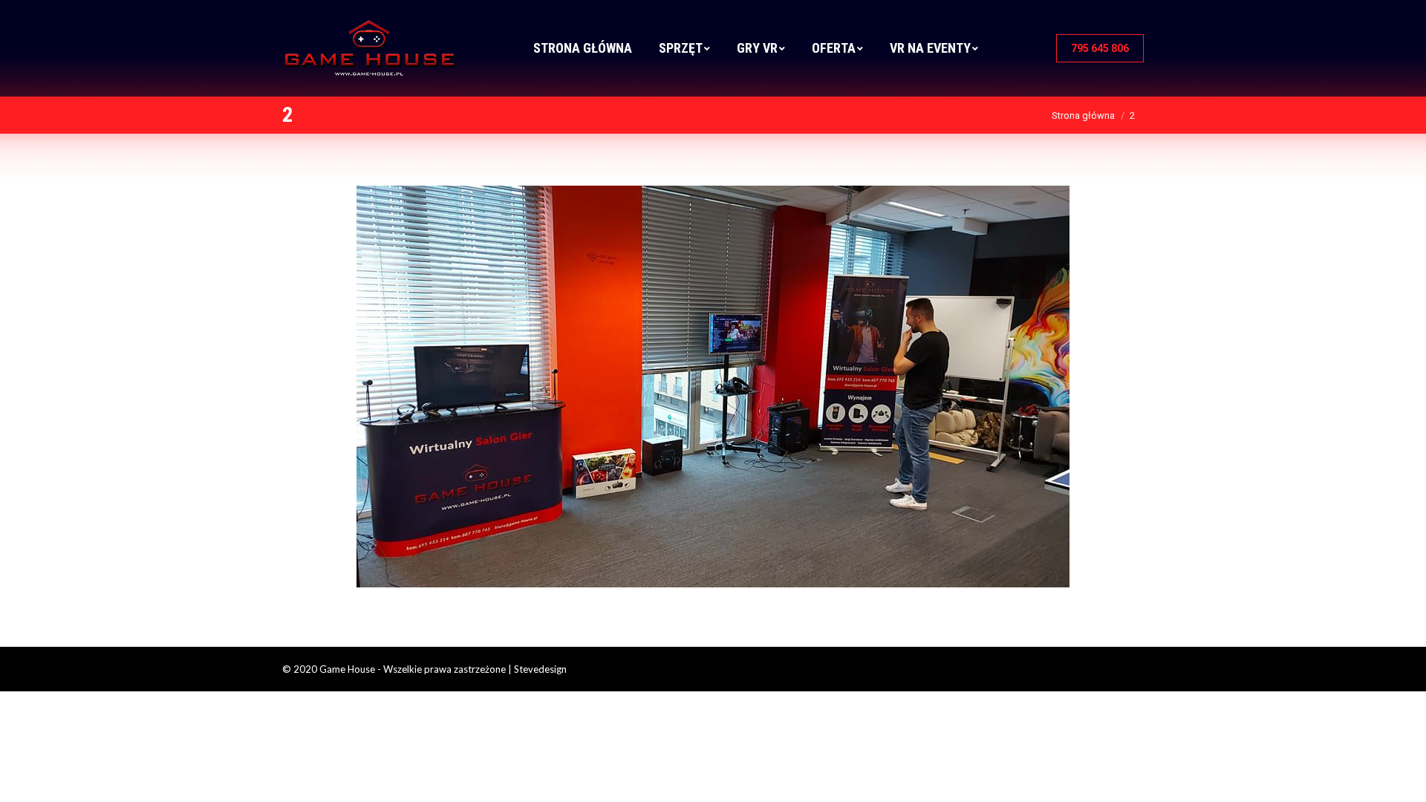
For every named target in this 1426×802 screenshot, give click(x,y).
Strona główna (1083, 115)
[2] (713, 386)
